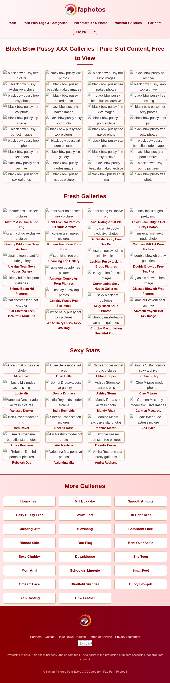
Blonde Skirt (29, 543)
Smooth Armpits (140, 501)
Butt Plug (85, 543)
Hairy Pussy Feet (29, 515)
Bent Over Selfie (140, 543)
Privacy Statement (127, 637)
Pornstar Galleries (128, 23)
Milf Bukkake (85, 501)
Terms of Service (100, 637)
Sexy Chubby (29, 556)
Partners (155, 23)
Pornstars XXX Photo (90, 23)
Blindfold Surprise (85, 584)
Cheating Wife (29, 529)
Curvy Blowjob (140, 584)
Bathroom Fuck (140, 529)
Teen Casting (29, 598)
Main (12, 23)
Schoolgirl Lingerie (85, 570)
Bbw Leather (85, 598)
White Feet (85, 515)
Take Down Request (72, 637)
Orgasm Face (29, 584)
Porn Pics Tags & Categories (45, 23)
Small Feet (140, 570)
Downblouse (85, 556)
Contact (50, 637)
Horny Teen (29, 501)
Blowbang (85, 529)
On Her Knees (141, 515)
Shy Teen (140, 556)
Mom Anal (29, 570)
